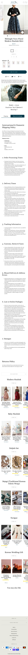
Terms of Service (14, 631)
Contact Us (14, 637)
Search (14, 627)
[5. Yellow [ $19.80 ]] (23, 62)
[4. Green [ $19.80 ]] (18, 62)
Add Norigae (7, 60)
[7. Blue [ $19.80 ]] (9, 66)
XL (15, 50)
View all (14, 417)
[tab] (5, 116)
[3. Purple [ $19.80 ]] (13, 62)
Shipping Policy (14, 633)
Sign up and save (14, 622)
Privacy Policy (14, 629)
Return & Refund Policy (14, 635)
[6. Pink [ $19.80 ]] (4, 66)
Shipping (10, 45)
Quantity (14, 54)
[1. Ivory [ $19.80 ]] (4, 62)
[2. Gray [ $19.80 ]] (9, 62)
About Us (14, 618)
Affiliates (14, 639)
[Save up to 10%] (8, 60)
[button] (15, 473)
